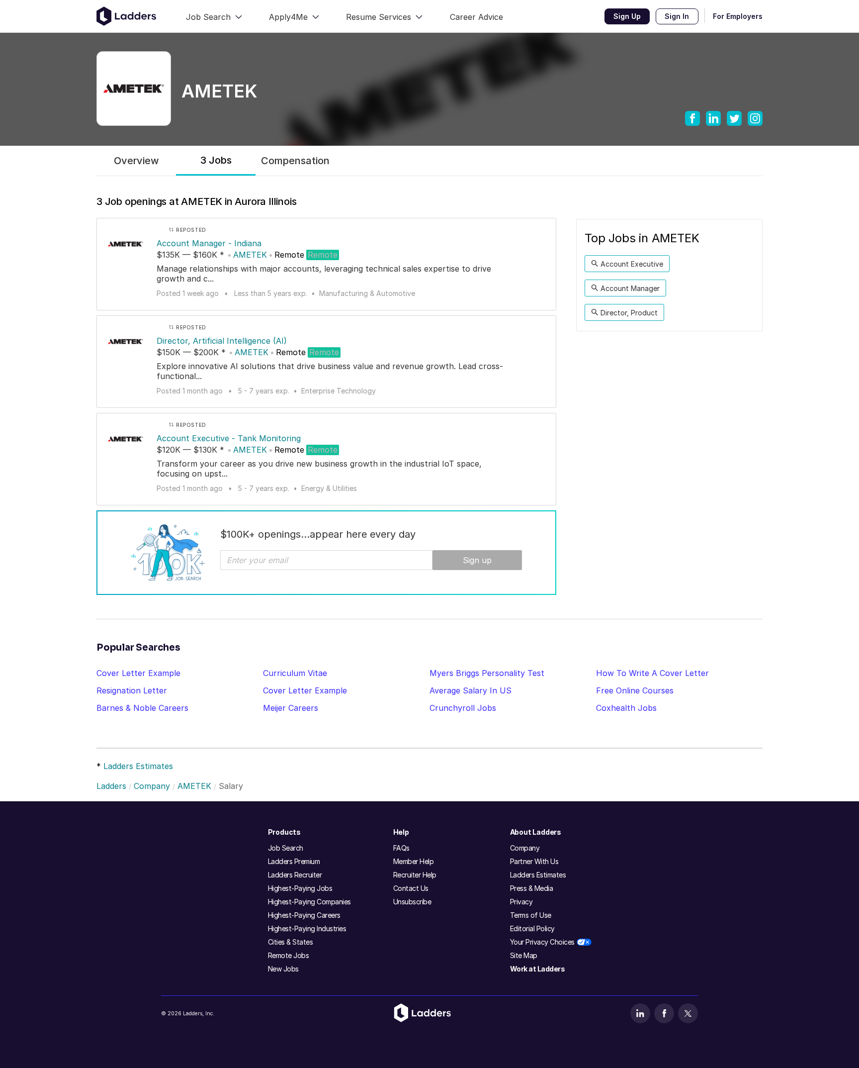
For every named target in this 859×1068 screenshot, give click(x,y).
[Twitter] (688, 1013)
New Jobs (283, 969)
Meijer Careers (290, 708)
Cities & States (290, 942)
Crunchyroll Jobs (463, 708)
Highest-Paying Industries (307, 928)
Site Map (523, 955)
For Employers (738, 16)
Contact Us (411, 888)
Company (152, 786)
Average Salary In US (471, 690)
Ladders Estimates (138, 766)
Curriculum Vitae (295, 673)
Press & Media (531, 888)
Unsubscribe (412, 901)
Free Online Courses (635, 690)
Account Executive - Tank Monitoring (229, 438)
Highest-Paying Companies (309, 901)
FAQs (401, 848)
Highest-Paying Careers (304, 915)
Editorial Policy (532, 928)
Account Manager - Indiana (209, 243)
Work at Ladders (537, 969)
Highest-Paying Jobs (300, 888)
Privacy (521, 901)
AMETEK (250, 255)
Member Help (413, 861)
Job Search (285, 848)
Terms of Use (530, 915)
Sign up (477, 560)
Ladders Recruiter (295, 875)
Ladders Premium (294, 861)
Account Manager (630, 288)
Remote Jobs (288, 955)
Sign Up (627, 16)
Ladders (111, 786)
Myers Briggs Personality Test (487, 673)
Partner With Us (534, 861)
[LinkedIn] (640, 1013)
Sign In (677, 16)
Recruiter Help (414, 875)
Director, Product (629, 312)
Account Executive (632, 264)
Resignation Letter (131, 690)
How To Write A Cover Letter (652, 673)
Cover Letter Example (138, 673)
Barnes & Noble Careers (142, 708)
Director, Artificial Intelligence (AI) (222, 341)
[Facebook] (664, 1013)
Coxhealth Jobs (626, 708)
